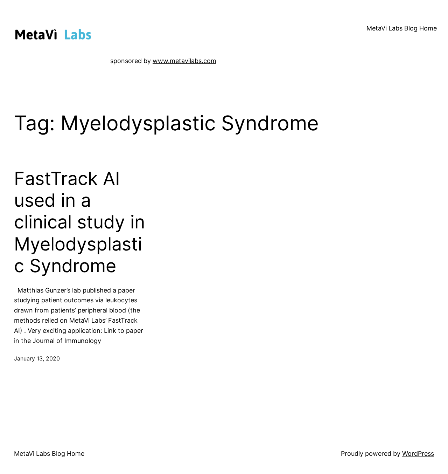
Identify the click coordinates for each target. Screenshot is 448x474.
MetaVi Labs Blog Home (401, 28)
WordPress (418, 453)
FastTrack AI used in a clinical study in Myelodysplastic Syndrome (79, 222)
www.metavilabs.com (184, 60)
